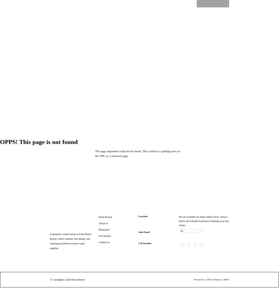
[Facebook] (203, 4)
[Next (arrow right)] (17, 299)
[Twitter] (210, 4)
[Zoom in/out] (5, 291)
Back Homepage (20, 167)
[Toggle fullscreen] (17, 291)
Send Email (144, 232)
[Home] (57, 16)
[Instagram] (216, 4)
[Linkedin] (222, 4)
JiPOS (226, 279)
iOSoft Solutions (214, 279)
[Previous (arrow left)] (5, 299)
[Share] (29, 291)
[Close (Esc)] (41, 291)
